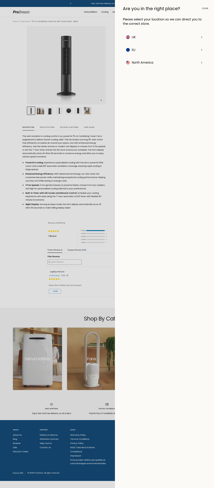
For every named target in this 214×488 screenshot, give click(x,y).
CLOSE (204, 8)
